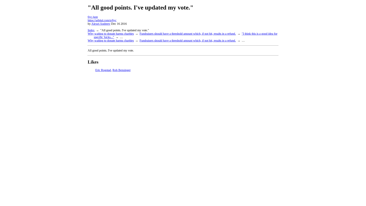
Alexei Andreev (100, 23)
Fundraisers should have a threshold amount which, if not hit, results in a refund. (188, 33)
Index (91, 30)
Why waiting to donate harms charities (111, 33)
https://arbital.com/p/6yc (102, 20)
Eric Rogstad (103, 70)
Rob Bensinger (121, 70)
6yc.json (93, 17)
